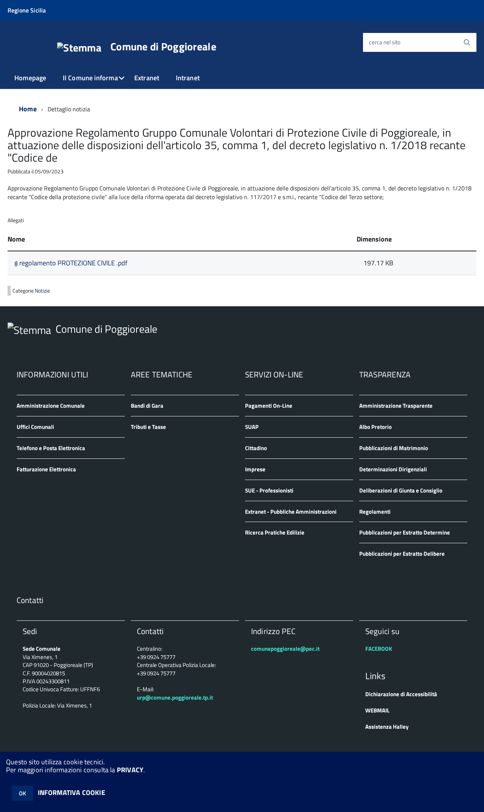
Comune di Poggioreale (163, 46)
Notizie (42, 291)
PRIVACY (130, 770)
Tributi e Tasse (148, 426)
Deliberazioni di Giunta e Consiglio (400, 490)
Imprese (255, 469)
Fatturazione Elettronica (46, 469)
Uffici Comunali (35, 426)
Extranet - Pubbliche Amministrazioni (291, 511)
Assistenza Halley (387, 726)
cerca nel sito (384, 42)
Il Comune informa (90, 78)
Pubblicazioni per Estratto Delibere (402, 553)
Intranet (188, 78)
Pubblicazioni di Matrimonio (393, 448)
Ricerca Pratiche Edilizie (274, 532)
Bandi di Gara (147, 405)
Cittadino (256, 448)
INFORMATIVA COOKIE (71, 792)
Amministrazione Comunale (51, 405)
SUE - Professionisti (269, 490)
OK (22, 793)
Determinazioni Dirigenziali (393, 469)
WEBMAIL (377, 710)
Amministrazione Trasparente (396, 405)
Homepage (30, 78)
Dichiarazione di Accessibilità (401, 694)
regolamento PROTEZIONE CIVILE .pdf (72, 263)
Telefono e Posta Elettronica (51, 448)
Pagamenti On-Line (268, 405)
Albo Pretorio (375, 426)
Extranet (146, 78)
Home (28, 109)
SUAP (252, 426)
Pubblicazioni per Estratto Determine (404, 532)
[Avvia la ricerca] (467, 42)
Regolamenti (375, 511)
